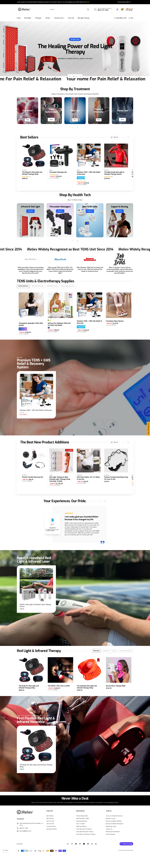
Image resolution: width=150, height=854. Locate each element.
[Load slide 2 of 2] (76, 76)
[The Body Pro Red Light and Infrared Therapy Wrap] (34, 164)
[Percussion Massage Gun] (61, 164)
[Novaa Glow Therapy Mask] (119, 679)
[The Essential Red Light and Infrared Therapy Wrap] (90, 679)
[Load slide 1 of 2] (73, 76)
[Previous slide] (70, 76)
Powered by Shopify (129, 850)
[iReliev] (25, 814)
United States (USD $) (124, 2)
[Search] (88, 9)
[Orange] (50, 320)
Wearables (96, 651)
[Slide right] (77, 127)
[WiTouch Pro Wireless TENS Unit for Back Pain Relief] (60, 315)
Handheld (106, 651)
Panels (114, 651)
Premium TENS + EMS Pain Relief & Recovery (36, 410)
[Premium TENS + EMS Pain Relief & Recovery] (89, 164)
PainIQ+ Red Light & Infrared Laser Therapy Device (35, 605)
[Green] (48, 320)
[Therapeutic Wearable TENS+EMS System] (31, 315)
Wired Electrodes (52, 286)
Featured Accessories (67, 286)
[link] (53, 2)
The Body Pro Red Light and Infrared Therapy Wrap (36, 766)
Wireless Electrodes (38, 286)
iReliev (123, 850)
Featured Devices (23, 286)
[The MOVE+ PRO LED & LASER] (60, 679)
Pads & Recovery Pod (126, 651)
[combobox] (69, 9)
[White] (19, 320)
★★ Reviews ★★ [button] (148, 428)
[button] (129, 9)
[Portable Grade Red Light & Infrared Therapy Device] (116, 164)
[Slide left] (73, 127)
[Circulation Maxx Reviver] (119, 315)
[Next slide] (80, 76)
